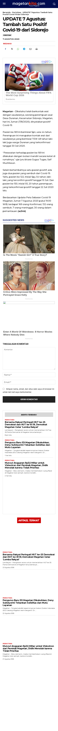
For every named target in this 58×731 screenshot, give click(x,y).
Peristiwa (16, 12)
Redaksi (7, 43)
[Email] (30, 49)
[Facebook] (5, 49)
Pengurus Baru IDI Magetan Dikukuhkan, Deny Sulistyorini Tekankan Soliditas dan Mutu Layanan (27, 445)
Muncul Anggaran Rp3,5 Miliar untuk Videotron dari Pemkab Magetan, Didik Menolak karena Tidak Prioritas (26, 465)
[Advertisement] (29, 494)
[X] (11, 49)
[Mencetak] (36, 49)
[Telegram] (24, 49)
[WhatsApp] (18, 49)
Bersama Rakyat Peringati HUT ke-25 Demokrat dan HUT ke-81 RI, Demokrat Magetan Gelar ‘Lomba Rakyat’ (26, 424)
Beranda (7, 12)
